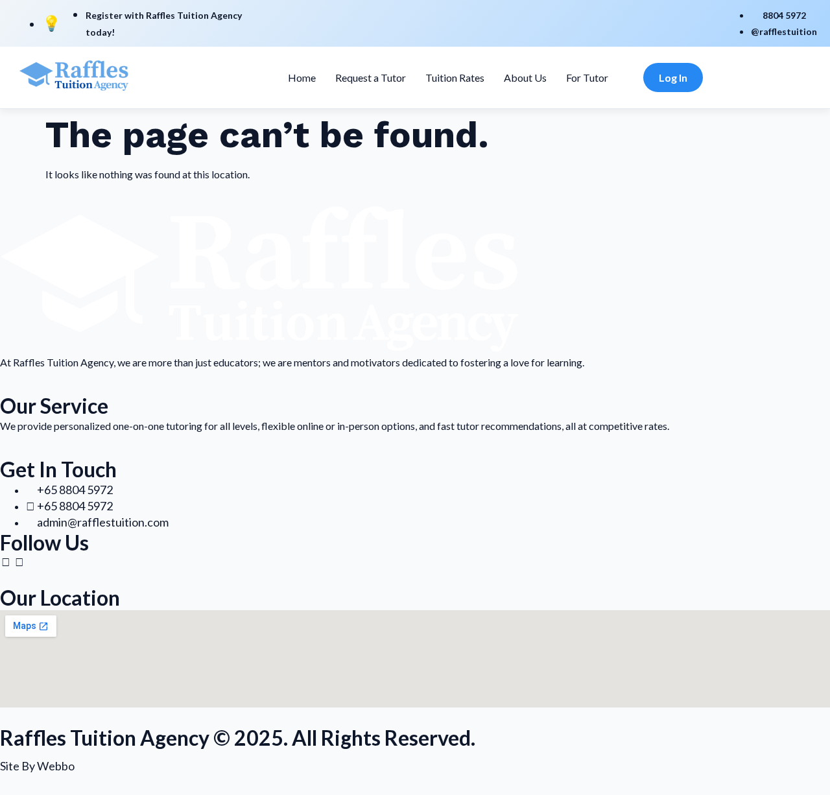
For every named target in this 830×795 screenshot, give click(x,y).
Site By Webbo (37, 766)
